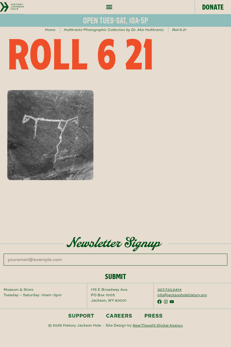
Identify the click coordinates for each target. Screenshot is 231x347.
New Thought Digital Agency (158, 325)
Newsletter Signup (114, 242)
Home (50, 29)
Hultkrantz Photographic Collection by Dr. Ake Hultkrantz (114, 29)
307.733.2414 (169, 289)
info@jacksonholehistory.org (182, 294)
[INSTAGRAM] (166, 301)
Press (153, 315)
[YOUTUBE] (172, 301)
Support (81, 315)
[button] (109, 7)
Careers (119, 315)
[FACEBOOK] (159, 301)
